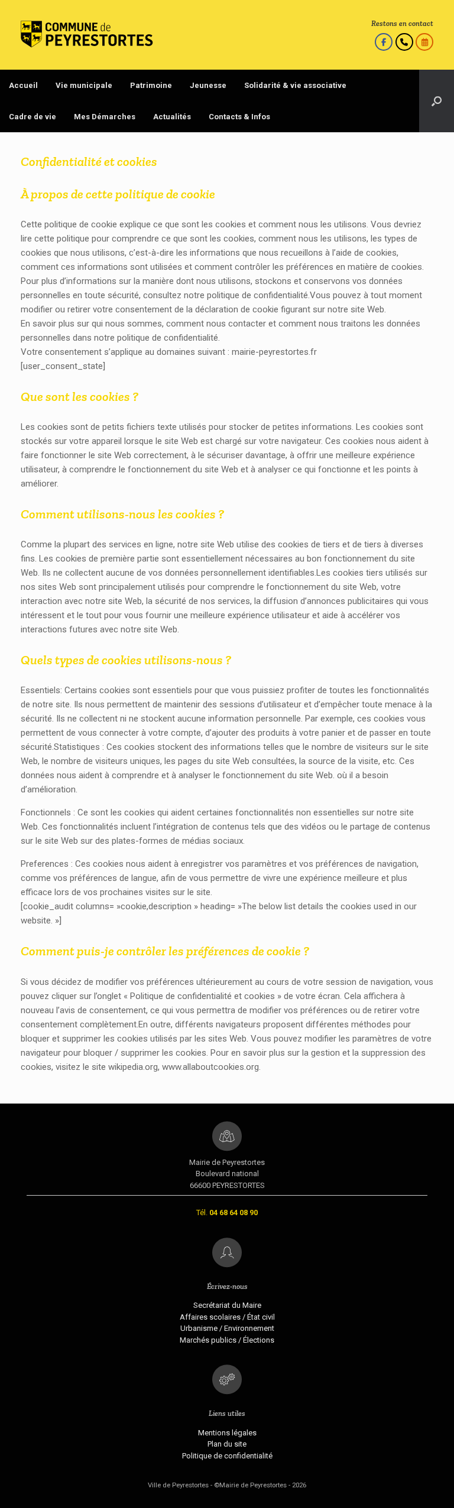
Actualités (172, 116)
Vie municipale (84, 85)
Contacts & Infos (239, 116)
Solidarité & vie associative (295, 85)
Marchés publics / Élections (227, 1340)
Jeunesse (208, 85)
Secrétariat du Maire (227, 1305)
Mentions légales (227, 1432)
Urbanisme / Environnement (227, 1328)
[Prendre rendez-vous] (424, 42)
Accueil (23, 85)
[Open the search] (436, 101)
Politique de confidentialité (227, 1455)
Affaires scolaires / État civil (227, 1317)
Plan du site (227, 1444)
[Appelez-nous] (404, 42)
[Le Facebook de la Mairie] (384, 42)
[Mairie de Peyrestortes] (87, 35)
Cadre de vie (32, 116)
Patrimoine (151, 85)
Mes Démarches (104, 116)
